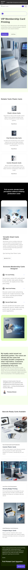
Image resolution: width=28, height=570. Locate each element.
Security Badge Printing (10, 488)
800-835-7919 (3, 2)
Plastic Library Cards (14, 113)
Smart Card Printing (10, 288)
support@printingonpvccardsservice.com (17, 2)
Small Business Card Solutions (10, 528)
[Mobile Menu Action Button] (26, 6)
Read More (4, 34)
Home (3, 557)
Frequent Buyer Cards (9, 530)
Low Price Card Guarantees (10, 486)
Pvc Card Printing (10, 274)
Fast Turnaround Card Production (11, 444)
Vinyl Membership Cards (14, 138)
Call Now (13, 34)
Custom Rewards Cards (14, 163)
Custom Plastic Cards (9, 447)
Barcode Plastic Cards (11, 302)
